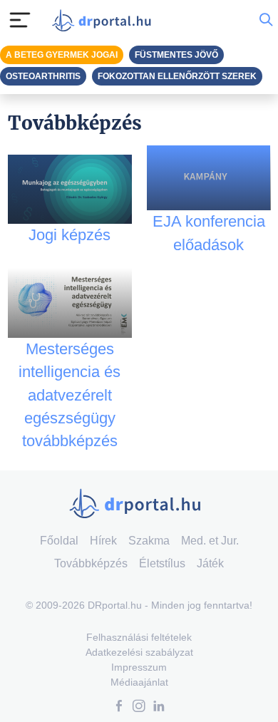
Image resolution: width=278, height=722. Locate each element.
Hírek (103, 541)
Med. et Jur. (210, 541)
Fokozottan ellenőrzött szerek (177, 76)
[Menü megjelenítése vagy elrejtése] (20, 20)
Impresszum (139, 667)
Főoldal (59, 541)
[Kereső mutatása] (266, 20)
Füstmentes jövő (176, 55)
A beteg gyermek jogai (62, 55)
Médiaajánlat (139, 682)
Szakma (149, 541)
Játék (210, 563)
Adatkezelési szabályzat (139, 652)
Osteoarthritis (43, 76)
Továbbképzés (91, 563)
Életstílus (162, 563)
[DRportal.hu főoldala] (104, 20)
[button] (119, 707)
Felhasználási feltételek (139, 637)
